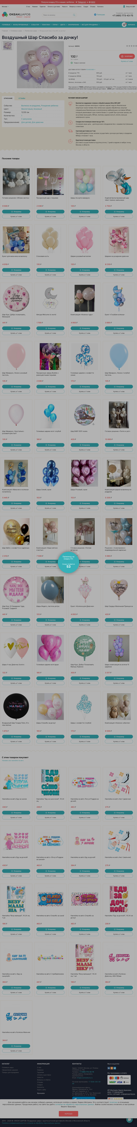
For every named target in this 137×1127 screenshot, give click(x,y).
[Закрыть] (78, 553)
